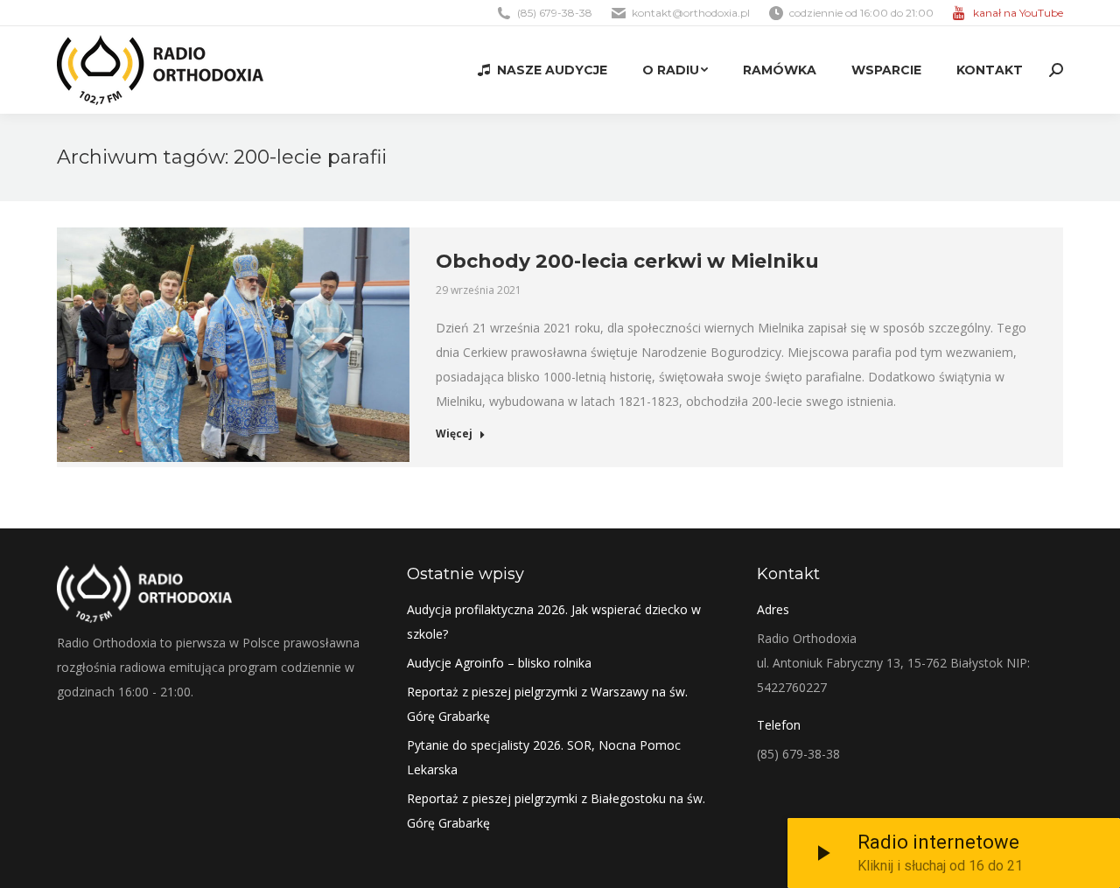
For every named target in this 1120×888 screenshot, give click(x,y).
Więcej (454, 434)
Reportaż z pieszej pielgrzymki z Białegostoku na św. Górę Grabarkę (556, 810)
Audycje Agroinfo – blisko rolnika (499, 662)
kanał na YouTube (1018, 12)
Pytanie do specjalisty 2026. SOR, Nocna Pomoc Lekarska (544, 757)
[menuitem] (542, 70)
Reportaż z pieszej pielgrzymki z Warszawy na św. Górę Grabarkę (547, 703)
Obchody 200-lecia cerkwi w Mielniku (627, 261)
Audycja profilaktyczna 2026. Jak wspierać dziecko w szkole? (554, 621)
